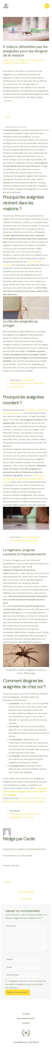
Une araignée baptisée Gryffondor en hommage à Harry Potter (26, 383)
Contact (26, 1023)
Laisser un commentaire (14, 60)
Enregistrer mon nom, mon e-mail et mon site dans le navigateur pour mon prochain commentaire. (25, 984)
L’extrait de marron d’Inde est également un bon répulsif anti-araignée (25, 791)
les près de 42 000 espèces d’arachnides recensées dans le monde (24, 478)
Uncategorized (33, 60)
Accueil (26, 1014)
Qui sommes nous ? (26, 1018)
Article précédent (26, 892)
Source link (8, 882)
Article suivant (26, 898)
